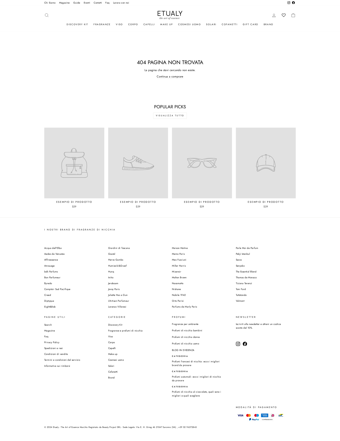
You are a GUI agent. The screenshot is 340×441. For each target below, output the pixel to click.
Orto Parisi (178, 301)
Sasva (239, 259)
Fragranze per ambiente (185, 324)
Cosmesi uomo (116, 360)
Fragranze (102, 24)
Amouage (49, 265)
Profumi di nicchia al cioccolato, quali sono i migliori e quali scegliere (196, 393)
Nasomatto (177, 283)
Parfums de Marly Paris (184, 306)
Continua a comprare (170, 76)
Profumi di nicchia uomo (185, 343)
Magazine (64, 2)
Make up (166, 24)
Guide (76, 2)
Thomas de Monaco (246, 277)
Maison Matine (180, 248)
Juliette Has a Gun (118, 295)
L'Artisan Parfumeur (118, 301)
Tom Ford (241, 289)
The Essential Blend (246, 271)
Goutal (111, 254)
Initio (111, 277)
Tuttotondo (241, 295)
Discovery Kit (77, 24)
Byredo (48, 283)
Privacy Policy (52, 342)
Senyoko (240, 265)
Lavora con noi (121, 2)
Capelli (149, 24)
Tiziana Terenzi (244, 283)
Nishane (176, 289)
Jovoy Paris (114, 289)
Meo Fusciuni (179, 259)
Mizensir (176, 271)
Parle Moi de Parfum (247, 248)
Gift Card (250, 24)
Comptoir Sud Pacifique (57, 289)
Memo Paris (178, 254)
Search (48, 324)
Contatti (98, 2)
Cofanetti (229, 24)
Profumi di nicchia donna (186, 337)
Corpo (133, 24)
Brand (268, 24)
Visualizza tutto (170, 115)
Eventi (87, 2)
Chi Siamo (50, 2)
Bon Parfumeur (52, 277)
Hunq (111, 271)
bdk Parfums (51, 271)
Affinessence (51, 259)
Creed (47, 295)
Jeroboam (113, 283)
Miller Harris (179, 265)
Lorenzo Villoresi (117, 306)
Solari (211, 24)
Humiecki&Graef (117, 265)
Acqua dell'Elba (53, 248)
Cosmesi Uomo (189, 24)
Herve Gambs (115, 259)
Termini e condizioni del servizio (62, 360)
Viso (119, 24)
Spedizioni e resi (53, 348)
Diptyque (49, 301)
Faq (107, 2)
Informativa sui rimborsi (57, 366)
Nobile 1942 (179, 295)
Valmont (240, 301)
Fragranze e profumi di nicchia (125, 330)
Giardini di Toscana (119, 248)
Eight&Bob (50, 306)
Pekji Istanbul (243, 254)
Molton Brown (179, 277)
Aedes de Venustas (54, 254)
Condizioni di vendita (56, 354)
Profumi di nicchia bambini (187, 330)
